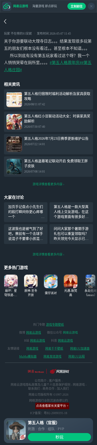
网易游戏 (32, 348)
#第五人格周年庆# (66, 63)
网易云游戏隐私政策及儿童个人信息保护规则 (40, 384)
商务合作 (48, 388)
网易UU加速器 (80, 348)
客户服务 (55, 380)
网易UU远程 (76, 356)
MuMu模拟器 (28, 356)
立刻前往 (77, 6)
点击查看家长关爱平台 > (52, 406)
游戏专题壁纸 (55, 324)
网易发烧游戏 (52, 356)
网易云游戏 (33, 332)
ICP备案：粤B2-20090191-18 (48, 413)
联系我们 (34, 388)
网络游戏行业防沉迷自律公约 (48, 400)
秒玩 (59, 437)
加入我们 (63, 388)
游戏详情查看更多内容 (47, 184)
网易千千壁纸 (54, 348)
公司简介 (41, 380)
